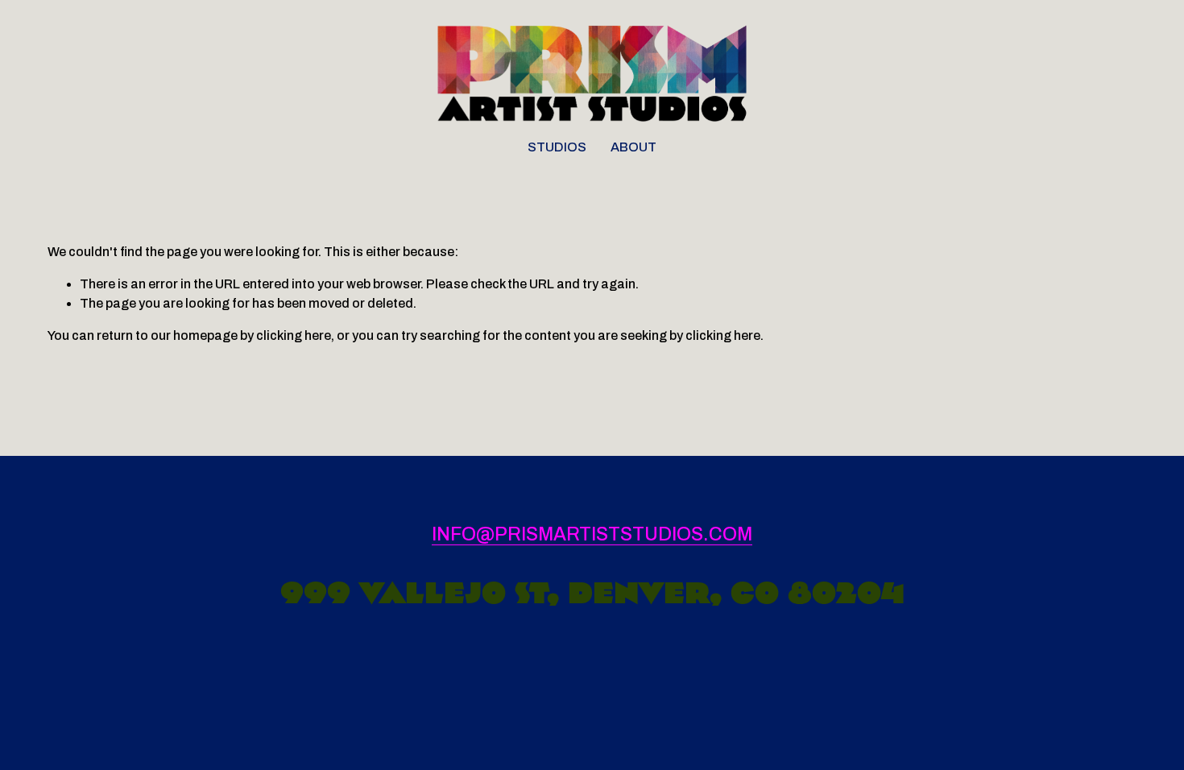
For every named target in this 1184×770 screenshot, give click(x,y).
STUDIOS (557, 147)
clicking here (293, 335)
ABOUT (633, 147)
